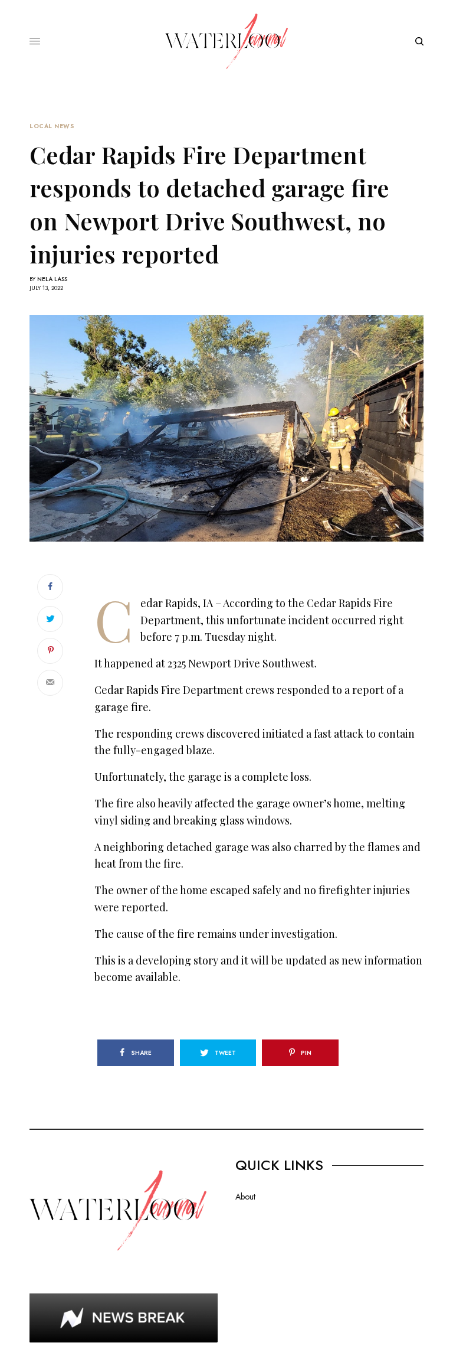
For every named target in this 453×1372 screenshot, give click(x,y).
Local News (51, 126)
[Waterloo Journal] (226, 41)
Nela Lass (52, 279)
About (245, 1196)
